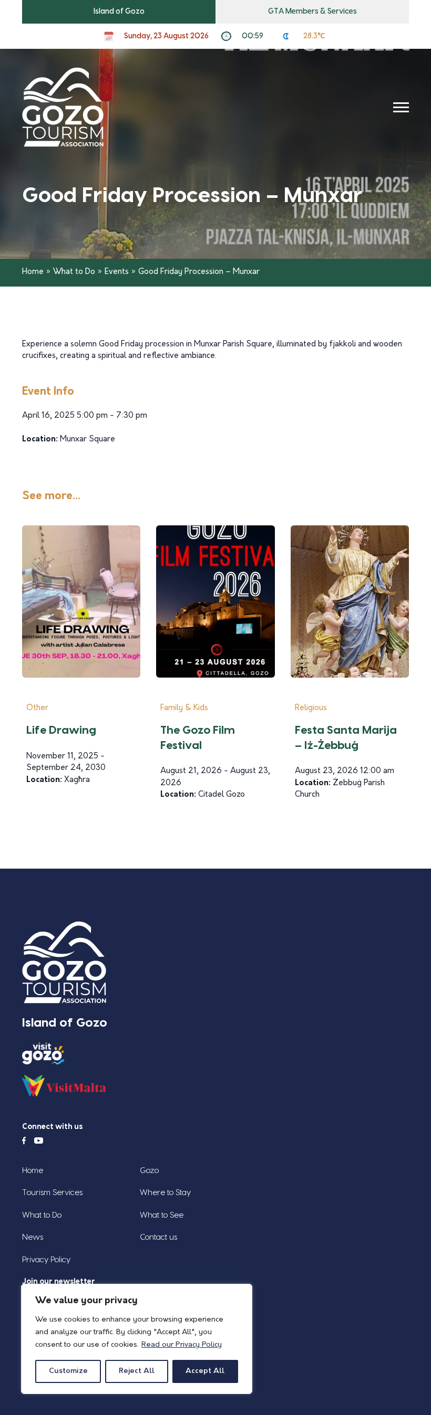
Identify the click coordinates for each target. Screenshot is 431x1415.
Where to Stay (165, 1193)
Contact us (158, 1237)
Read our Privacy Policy (181, 1345)
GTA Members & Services (312, 11)
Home (33, 272)
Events (117, 272)
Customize (68, 1371)
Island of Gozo (119, 11)
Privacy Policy (46, 1260)
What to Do (74, 272)
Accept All (205, 1371)
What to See (161, 1215)
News (32, 1237)
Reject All (137, 1371)
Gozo (149, 1171)
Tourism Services (52, 1193)
